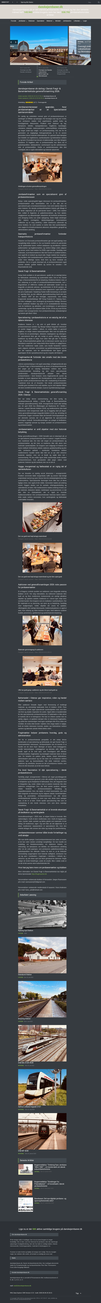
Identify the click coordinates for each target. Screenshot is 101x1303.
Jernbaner (21, 21)
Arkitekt (58, 21)
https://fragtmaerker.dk (39, 874)
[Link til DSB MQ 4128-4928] (42, 1043)
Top (77, 1293)
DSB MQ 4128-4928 (25, 1063)
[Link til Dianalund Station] (42, 955)
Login (85, 21)
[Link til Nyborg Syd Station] (42, 914)
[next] (42, 42)
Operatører (40, 21)
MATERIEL (21, 1065)
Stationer (31, 21)
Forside (13, 21)
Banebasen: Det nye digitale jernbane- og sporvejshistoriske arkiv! (50, 1166)
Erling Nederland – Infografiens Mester (49, 1198)
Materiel (49, 21)
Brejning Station (24, 1019)
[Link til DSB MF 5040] (42, 1131)
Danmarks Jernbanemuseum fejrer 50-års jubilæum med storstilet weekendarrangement (49, 1184)
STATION (20, 933)
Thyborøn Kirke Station (28, 2)
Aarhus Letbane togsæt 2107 (29, 1107)
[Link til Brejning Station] (42, 999)
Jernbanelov (67, 21)
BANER (17, 41)
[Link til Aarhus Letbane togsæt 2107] (42, 1087)
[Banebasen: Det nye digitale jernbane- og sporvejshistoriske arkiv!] (25, 1171)
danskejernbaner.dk (50, 7)
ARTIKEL (37, 1169)
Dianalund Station (25, 975)
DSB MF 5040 (23, 1151)
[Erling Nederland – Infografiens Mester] (25, 1204)
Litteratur (77, 21)
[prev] (37, 42)
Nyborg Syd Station (25, 930)
